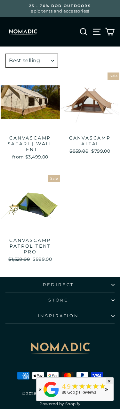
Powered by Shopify (59, 403)
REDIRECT (58, 284)
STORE (58, 300)
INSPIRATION (58, 315)
